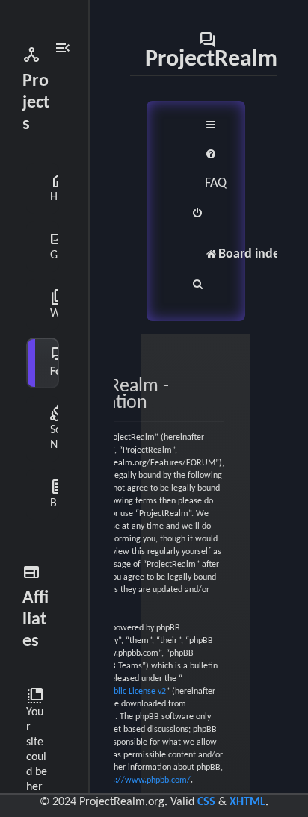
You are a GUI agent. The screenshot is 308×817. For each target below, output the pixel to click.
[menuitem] (216, 169)
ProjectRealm (211, 50)
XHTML (247, 802)
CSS (206, 802)
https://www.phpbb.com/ (143, 780)
